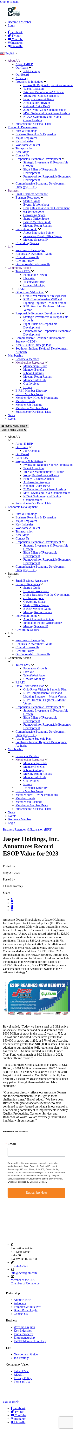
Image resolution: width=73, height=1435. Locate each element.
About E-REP (24, 64)
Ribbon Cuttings (33, 373)
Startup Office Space (36, 218)
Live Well (29, 278)
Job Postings (21, 1358)
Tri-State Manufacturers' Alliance (43, 92)
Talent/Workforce (34, 281)
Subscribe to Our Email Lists (33, 123)
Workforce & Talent (28, 144)
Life (10, 246)
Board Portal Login (25, 1310)
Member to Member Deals (32, 408)
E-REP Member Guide (37, 222)
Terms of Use (22, 1381)
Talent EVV (23, 271)
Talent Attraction (33, 88)
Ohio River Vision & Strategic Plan (45, 295)
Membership (15, 355)
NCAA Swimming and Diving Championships (42, 118)
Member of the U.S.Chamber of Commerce (25, 1281)
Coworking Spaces (27, 243)
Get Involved (31, 383)
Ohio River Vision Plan (30, 292)
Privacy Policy (23, 1378)
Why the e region (24, 1327)
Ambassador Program (36, 102)
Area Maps (22, 152)
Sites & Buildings (26, 130)
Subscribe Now (36, 1192)
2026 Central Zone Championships (44, 109)
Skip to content (9, 1)
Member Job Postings (29, 404)
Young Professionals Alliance (41, 95)
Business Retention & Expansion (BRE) (27, 829)
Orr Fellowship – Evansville (33, 264)
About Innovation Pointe (38, 232)
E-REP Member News (29, 394)
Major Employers (26, 137)
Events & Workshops (36, 204)
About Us (14, 60)
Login (11, 25)
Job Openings (31, 71)
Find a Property (23, 1334)
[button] (40, 899)
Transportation (24, 148)
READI (20, 288)
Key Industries (24, 141)
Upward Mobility (34, 285)
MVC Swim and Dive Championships (46, 113)
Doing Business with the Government (46, 208)
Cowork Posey (25, 260)
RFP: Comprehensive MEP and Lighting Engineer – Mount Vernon (45, 301)
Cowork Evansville (27, 257)
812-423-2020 (19, 1265)
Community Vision (19, 267)
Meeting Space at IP (35, 239)
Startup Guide (31, 201)
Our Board (22, 74)
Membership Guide (35, 366)
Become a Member (19, 22)
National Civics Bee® (36, 106)
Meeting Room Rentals (37, 225)
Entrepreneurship (24, 1337)
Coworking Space (34, 215)
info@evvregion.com (24, 1272)
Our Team (22, 67)
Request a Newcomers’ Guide (34, 253)
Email (12, 1143)
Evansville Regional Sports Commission (48, 85)
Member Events (25, 401)
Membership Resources (30, 362)
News (11, 415)
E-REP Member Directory (32, 390)
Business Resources (28, 197)
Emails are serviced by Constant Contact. (27, 1181)
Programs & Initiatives (29, 81)
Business (13, 190)
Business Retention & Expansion (36, 134)
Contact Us (22, 155)
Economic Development (22, 127)
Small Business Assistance (32, 194)
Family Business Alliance (38, 99)
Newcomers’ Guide (26, 1354)
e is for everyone (33, 211)
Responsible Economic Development (38, 159)
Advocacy (22, 78)
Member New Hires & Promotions (37, 397)
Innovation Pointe (26, 229)
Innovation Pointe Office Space (42, 236)
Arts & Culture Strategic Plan (33, 345)
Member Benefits (33, 369)
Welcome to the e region (30, 250)
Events (27, 387)
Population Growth (35, 274)
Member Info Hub (34, 380)
